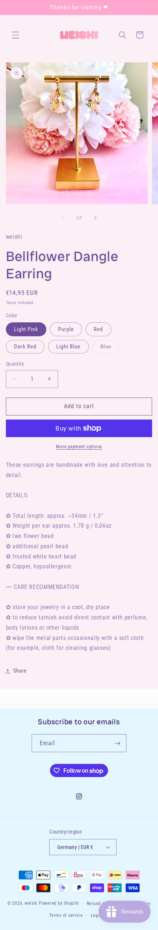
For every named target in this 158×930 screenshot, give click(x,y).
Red (98, 329)
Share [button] (20, 670)
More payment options (79, 446)
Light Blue (68, 346)
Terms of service (66, 915)
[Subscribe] (117, 743)
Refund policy (101, 903)
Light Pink (26, 329)
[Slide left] (62, 218)
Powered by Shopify (59, 903)
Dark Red (25, 346)
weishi (31, 903)
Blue (109, 348)
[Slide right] (95, 218)
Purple (66, 329)
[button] (15, 34)
